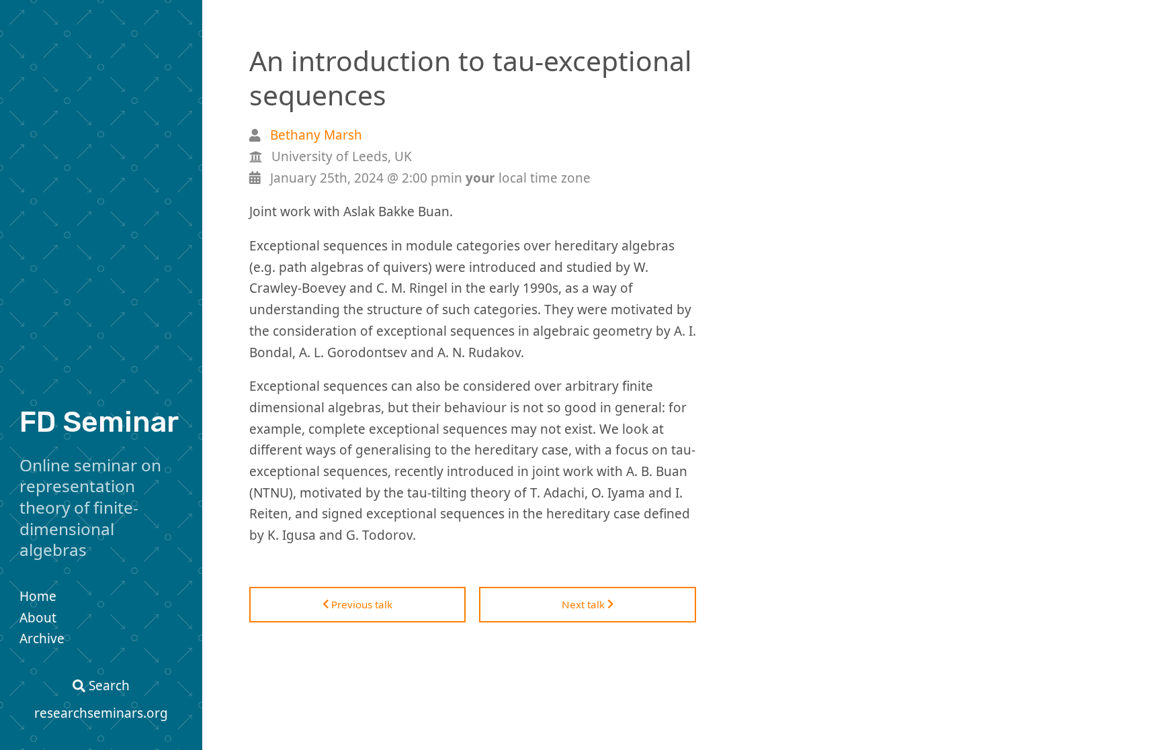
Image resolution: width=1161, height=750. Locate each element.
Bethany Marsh (316, 135)
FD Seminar (99, 422)
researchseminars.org (101, 713)
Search (107, 685)
